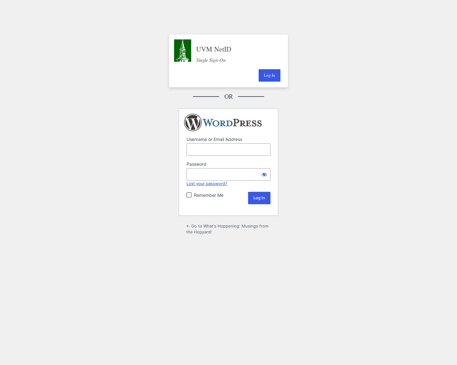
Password (196, 164)
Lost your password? (207, 183)
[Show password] (264, 174)
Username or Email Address (214, 139)
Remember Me (209, 195)
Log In (269, 75)
